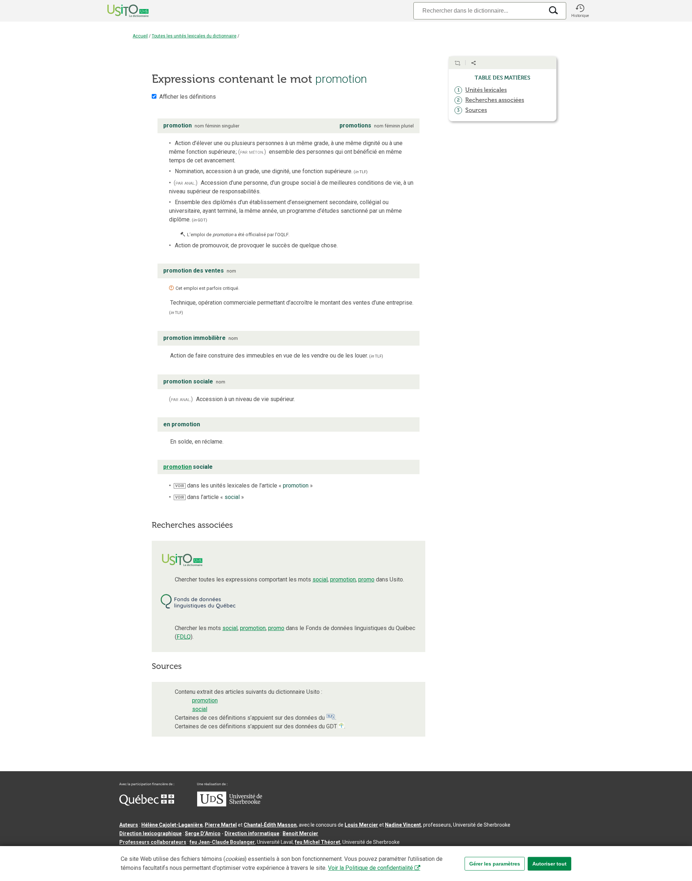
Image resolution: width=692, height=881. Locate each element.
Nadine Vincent (403, 825)
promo (366, 579)
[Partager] (473, 63)
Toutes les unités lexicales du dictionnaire (194, 36)
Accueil (140, 36)
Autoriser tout (549, 864)
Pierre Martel (221, 825)
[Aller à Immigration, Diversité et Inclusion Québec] (146, 804)
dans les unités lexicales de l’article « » (244, 485)
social (320, 579)
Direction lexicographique (150, 833)
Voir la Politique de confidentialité (370, 867)
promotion (343, 579)
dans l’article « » (209, 497)
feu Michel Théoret (317, 842)
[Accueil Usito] (120, 11)
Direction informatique (252, 833)
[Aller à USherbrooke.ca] (229, 805)
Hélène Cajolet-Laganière (172, 825)
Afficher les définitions (187, 96)
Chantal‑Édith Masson (270, 825)
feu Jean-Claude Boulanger (222, 842)
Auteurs (128, 825)
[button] (580, 11)
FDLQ (184, 636)
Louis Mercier (361, 825)
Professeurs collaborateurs (152, 842)
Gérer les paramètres (494, 864)
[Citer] (457, 63)
